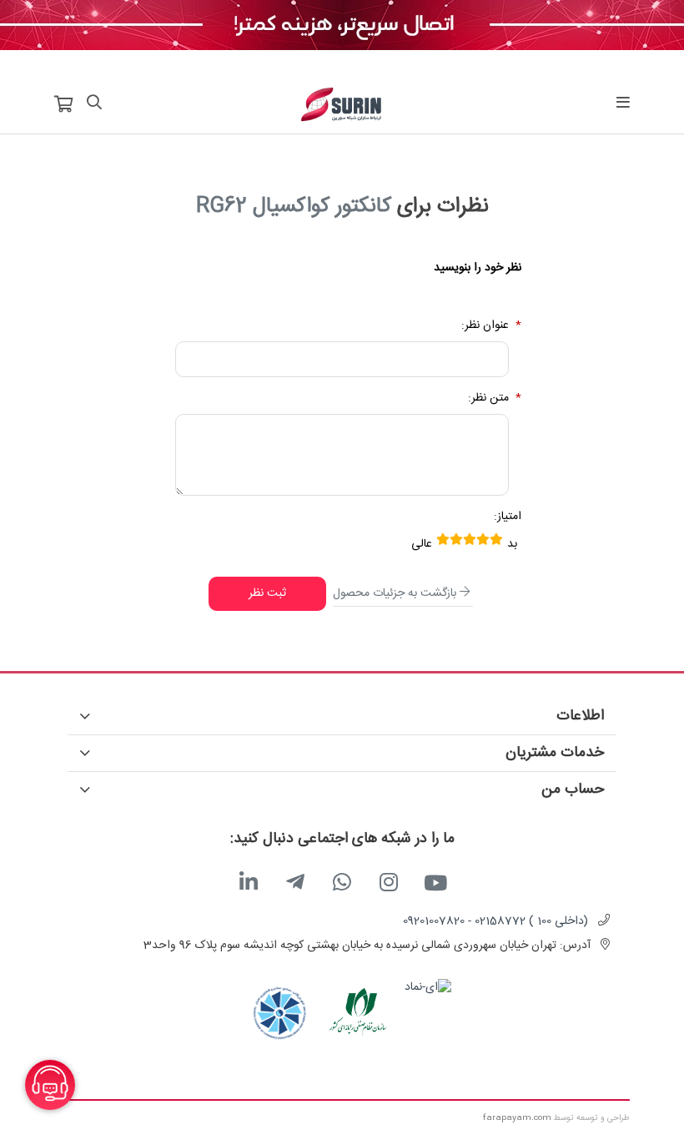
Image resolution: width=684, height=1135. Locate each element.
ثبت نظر (267, 593)
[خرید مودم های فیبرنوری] (342, 26)
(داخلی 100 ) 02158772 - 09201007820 (495, 921)
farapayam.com (517, 1118)
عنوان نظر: (485, 326)
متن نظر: (488, 398)
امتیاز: (507, 517)
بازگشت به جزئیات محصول (394, 593)
